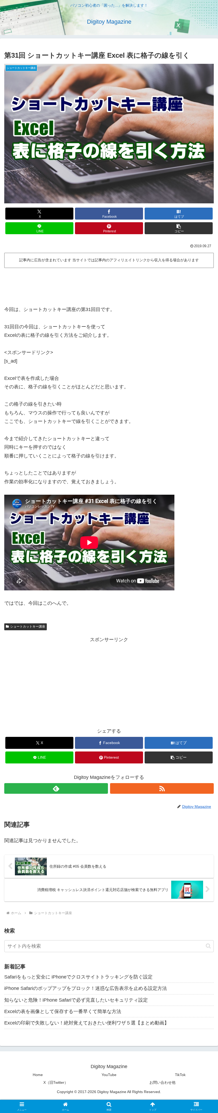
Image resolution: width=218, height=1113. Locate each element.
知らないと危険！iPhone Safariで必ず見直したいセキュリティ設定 (76, 1000)
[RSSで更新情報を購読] (162, 788)
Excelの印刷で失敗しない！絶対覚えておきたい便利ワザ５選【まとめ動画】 (86, 1023)
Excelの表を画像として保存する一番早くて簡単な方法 (62, 1011)
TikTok (180, 1075)
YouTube (109, 1075)
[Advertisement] (109, 285)
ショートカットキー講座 (27, 626)
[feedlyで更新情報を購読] (56, 788)
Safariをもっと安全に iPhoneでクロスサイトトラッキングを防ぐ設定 (78, 977)
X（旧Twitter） (55, 1082)
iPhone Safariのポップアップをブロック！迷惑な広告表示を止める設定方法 (85, 988)
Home (38, 1075)
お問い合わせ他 (162, 1082)
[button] (179, 228)
